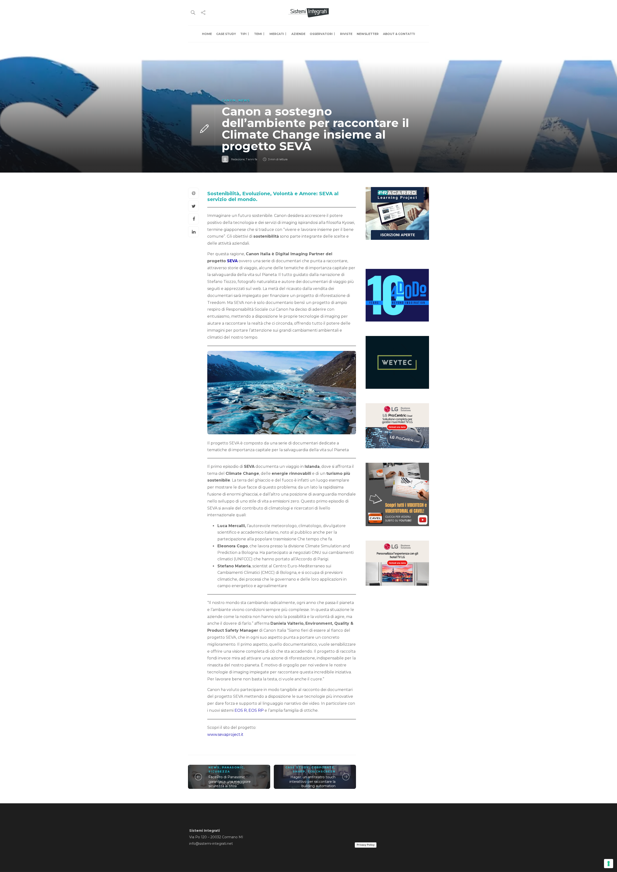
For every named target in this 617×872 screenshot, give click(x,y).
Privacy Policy (366, 844)
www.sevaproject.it (225, 734)
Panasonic (233, 767)
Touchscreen (321, 771)
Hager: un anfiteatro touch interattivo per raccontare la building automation (312, 781)
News (244, 100)
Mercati (276, 34)
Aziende (298, 34)
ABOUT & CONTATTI (399, 34)
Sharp (299, 771)
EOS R (241, 710)
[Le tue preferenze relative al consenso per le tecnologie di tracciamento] (608, 863)
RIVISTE (346, 34)
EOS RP (256, 710)
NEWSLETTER (368, 34)
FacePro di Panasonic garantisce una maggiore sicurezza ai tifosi (229, 781)
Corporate (322, 767)
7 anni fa (251, 159)
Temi (258, 34)
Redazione (238, 159)
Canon (229, 100)
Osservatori (321, 34)
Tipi (243, 34)
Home (207, 34)
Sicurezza (219, 771)
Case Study (226, 34)
